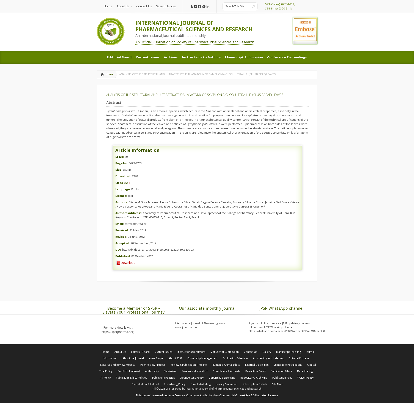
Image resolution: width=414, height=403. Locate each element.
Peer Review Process (152, 365)
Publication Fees (282, 378)
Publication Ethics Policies (131, 378)
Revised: (121, 237)
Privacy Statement (226, 384)
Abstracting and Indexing (268, 358)
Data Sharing (305, 371)
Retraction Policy (255, 371)
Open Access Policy (192, 378)
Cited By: (121, 183)
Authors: (121, 202)
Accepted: (122, 243)
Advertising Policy (174, 384)
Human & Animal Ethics (226, 365)
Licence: (121, 196)
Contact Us (250, 352)
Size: (118, 170)
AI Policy (106, 378)
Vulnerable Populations (288, 365)
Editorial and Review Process (117, 365)
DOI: (118, 249)
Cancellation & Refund (145, 384)
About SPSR (175, 358)
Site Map (277, 384)
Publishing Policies (163, 378)
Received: (122, 230)
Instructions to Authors (191, 352)
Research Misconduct (195, 371)
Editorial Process (299, 358)
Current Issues (163, 352)
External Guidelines (256, 365)
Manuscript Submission (224, 352)
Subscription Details (255, 384)
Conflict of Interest (129, 371)
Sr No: (119, 157)
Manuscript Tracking (288, 352)
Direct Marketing (201, 384)
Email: (119, 224)
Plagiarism (170, 371)
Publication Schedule (235, 358)
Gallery (266, 352)
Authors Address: (128, 213)
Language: (123, 189)
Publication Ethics (281, 371)
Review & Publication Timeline (189, 365)
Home (109, 74)
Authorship (152, 371)
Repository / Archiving (253, 378)
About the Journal (133, 358)
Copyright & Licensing (222, 378)
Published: (123, 256)
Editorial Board (140, 352)
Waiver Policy (305, 378)
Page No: (121, 163)
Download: (123, 176)
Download (128, 262)
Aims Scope (156, 358)
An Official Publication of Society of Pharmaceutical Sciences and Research (194, 42)
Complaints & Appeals (226, 371)
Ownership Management (202, 358)
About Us (120, 352)
